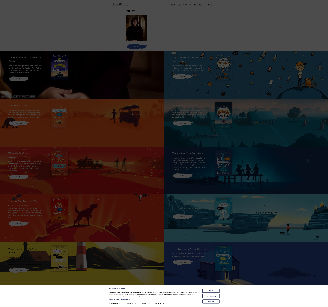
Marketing (158, 303)
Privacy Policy (113, 299)
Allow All (211, 290)
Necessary (114, 303)
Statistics (144, 303)
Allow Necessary (211, 296)
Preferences (129, 303)
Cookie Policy (126, 299)
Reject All (211, 301)
